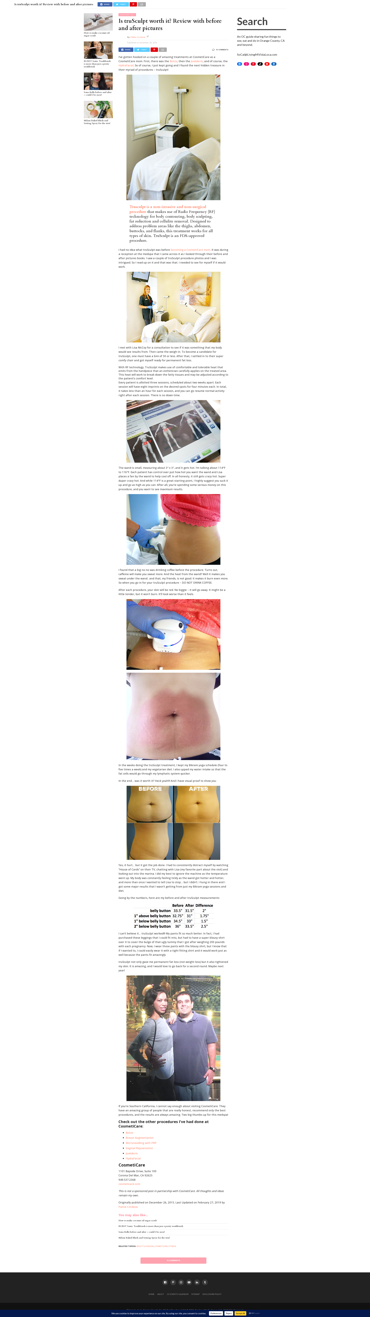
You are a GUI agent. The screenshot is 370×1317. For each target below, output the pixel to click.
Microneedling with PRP (141, 1143)
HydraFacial (126, 65)
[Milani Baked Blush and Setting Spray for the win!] (98, 117)
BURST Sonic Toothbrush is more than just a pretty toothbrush (97, 64)
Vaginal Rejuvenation (139, 1148)
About (160, 1294)
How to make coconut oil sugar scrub (97, 34)
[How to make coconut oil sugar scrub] (98, 29)
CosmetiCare (161, 1246)
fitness (172, 1246)
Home (151, 1294)
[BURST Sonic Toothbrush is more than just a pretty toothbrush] (98, 57)
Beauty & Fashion (145, 1246)
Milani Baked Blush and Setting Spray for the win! (97, 122)
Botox (173, 61)
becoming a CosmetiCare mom (190, 249)
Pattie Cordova (137, 37)
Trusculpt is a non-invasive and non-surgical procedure (168, 209)
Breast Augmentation (140, 1137)
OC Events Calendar (177, 1294)
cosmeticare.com (129, 1184)
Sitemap (195, 1294)
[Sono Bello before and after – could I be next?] (98, 88)
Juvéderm (197, 61)
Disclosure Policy (212, 1294)
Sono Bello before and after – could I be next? (98, 93)
